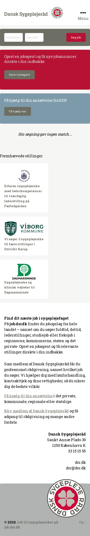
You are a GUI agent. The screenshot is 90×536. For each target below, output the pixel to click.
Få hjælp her (17, 111)
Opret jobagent (19, 74)
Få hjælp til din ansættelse (28, 395)
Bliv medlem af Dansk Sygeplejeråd (36, 410)
